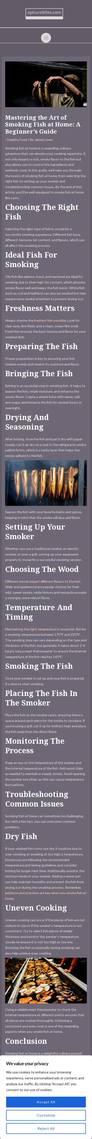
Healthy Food (17, 139)
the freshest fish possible (47, 320)
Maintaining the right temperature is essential (39, 629)
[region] (46, 1097)
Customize (46, 1115)
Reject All (46, 1128)
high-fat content (49, 282)
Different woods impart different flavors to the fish (42, 581)
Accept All (46, 1102)
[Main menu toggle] (46, 38)
